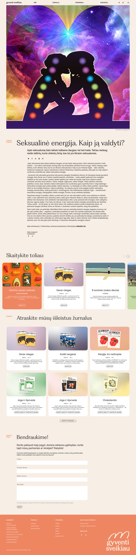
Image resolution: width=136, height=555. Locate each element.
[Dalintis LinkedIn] (35, 158)
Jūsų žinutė (20, 484)
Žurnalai (56, 2)
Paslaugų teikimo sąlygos (67, 502)
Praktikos (57, 523)
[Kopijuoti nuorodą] (42, 158)
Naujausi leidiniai (35, 526)
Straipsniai (79, 2)
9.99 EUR (64, 305)
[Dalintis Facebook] (32, 158)
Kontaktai (104, 2)
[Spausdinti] (39, 158)
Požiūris (9, 140)
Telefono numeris (22, 476)
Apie (35, 2)
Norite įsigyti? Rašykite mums (26, 412)
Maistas (57, 531)
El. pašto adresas (22, 467)
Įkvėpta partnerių (59, 536)
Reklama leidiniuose (35, 528)
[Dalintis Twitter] (28, 158)
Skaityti (22, 305)
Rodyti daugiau (68, 421)
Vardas (19, 459)
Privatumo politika (54, 502)
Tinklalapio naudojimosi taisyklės (87, 526)
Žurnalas (57, 533)
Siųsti (19, 507)
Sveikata (57, 526)
